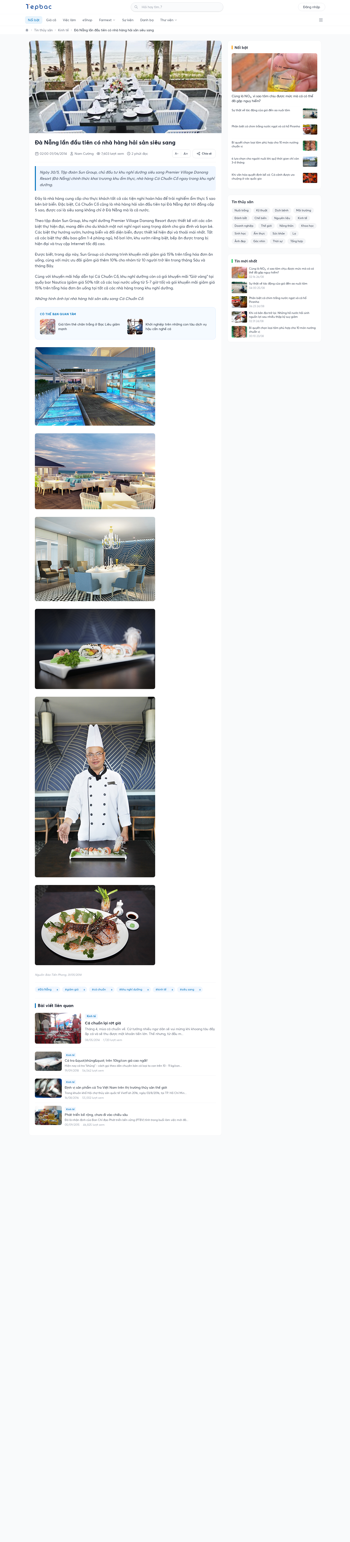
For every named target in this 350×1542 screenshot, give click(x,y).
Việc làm (69, 20)
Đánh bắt (241, 218)
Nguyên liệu (282, 218)
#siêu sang (187, 989)
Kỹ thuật (261, 210)
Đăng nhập (311, 7)
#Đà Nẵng (44, 989)
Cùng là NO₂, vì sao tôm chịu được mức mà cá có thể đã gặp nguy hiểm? (281, 270)
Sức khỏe (279, 233)
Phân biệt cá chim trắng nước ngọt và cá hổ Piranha (266, 126)
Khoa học (307, 226)
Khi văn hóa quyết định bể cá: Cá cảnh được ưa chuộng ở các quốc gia (263, 176)
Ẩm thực (259, 233)
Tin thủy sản (43, 30)
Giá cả (51, 20)
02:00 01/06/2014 (53, 153)
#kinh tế (161, 989)
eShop (87, 20)
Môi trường (303, 210)
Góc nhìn (259, 241)
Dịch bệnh (281, 210)
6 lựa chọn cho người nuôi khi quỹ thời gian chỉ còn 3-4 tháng (265, 160)
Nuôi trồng (241, 210)
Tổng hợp (296, 241)
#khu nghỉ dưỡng (130, 989)
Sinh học (240, 233)
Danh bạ (146, 20)
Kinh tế (63, 30)
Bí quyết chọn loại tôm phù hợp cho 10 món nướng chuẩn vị (265, 144)
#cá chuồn (99, 989)
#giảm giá (71, 989)
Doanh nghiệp (244, 226)
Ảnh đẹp (240, 241)
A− (176, 153)
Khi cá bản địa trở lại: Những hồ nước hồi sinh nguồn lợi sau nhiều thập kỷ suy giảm (279, 315)
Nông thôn (286, 226)
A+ (186, 153)
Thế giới (266, 226)
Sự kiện (128, 20)
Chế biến (261, 218)
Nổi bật (33, 20)
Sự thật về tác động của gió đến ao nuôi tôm (261, 110)
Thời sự (278, 241)
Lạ (294, 233)
